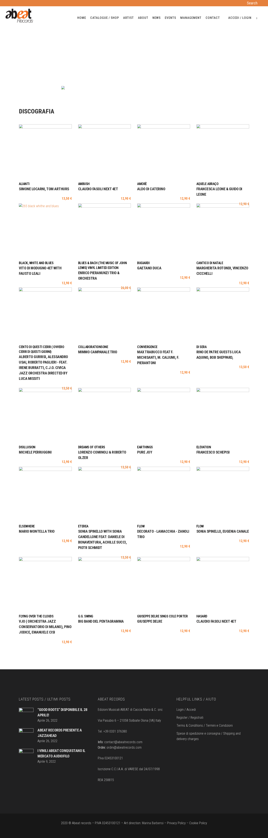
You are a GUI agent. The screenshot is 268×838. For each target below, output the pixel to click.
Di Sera (201, 347)
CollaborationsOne (93, 347)
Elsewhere (27, 526)
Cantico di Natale (209, 263)
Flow (140, 526)
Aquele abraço (207, 184)
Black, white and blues (36, 263)
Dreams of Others (91, 447)
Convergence (147, 347)
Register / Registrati (190, 718)
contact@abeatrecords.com (123, 742)
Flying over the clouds (36, 616)
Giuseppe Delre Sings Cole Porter (162, 616)
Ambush (84, 184)
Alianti (24, 184)
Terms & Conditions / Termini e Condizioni (205, 725)
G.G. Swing (85, 616)
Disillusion (27, 447)
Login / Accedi (186, 710)
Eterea (83, 526)
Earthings (145, 447)
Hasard (201, 616)
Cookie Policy (198, 823)
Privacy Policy (176, 823)
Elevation (203, 447)
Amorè (142, 184)
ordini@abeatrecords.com (124, 747)
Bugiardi (143, 263)
